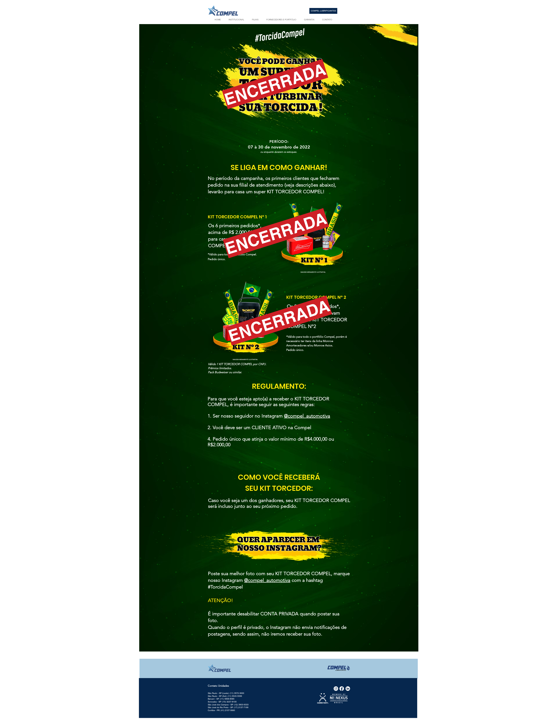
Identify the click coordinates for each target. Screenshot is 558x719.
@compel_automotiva (307, 416)
